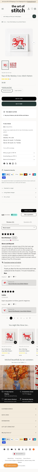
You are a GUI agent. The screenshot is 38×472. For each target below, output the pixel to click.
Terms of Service (26, 458)
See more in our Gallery (18, 362)
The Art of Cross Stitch (20, 465)
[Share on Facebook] (4, 163)
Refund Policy (11, 458)
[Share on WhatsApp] (13, 163)
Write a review (28, 211)
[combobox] (19, 16)
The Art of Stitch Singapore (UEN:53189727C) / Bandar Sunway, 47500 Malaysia (20, 461)
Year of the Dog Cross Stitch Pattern (24, 350)
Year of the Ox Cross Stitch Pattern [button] (18, 283)
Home (4, 22)
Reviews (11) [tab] (10, 222)
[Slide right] (33, 42)
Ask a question (28, 214)
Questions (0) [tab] (28, 222)
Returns (29, 393)
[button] (3, 9)
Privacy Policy (18, 458)
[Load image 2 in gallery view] (13, 65)
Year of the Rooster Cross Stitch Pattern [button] (19, 311)
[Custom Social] (34, 449)
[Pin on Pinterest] (10, 163)
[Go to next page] (30, 318)
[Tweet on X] (7, 163)
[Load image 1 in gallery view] (5, 65)
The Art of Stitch (6, 72)
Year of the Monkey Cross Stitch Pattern (16, 22)
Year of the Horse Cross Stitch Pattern (7, 350)
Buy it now (19, 103)
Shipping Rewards (31, 1)
